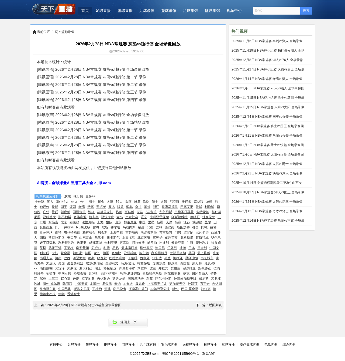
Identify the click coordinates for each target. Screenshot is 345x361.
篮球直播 (125, 10)
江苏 (187, 222)
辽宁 (144, 217)
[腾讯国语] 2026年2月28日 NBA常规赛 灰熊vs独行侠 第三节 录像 (91, 92)
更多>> (90, 196)
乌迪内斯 (129, 227)
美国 (61, 263)
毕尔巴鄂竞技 (160, 289)
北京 (64, 222)
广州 (46, 212)
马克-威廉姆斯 (130, 273)
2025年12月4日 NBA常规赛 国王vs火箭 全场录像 (267, 117)
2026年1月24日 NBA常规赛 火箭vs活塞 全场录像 (267, 202)
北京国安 (143, 237)
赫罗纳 (152, 243)
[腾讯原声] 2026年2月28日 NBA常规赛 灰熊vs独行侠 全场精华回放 (93, 122)
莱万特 (197, 263)
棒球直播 (210, 344)
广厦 (43, 222)
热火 (74, 202)
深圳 (91, 212)
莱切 (43, 248)
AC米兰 (151, 212)
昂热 (115, 248)
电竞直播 (270, 344)
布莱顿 (74, 222)
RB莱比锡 (83, 227)
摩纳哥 (195, 217)
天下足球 (203, 253)
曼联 (55, 212)
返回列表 (215, 305)
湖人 (50, 202)
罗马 (140, 212)
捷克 (186, 273)
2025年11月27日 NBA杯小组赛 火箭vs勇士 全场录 (268, 69)
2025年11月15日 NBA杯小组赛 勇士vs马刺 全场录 (268, 98)
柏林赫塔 (143, 263)
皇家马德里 (170, 207)
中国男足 (64, 289)
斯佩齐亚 (204, 268)
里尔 (208, 222)
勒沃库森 (107, 217)
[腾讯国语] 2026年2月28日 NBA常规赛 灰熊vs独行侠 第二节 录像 (91, 84)
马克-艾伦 (128, 263)
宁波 (55, 253)
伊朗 (61, 294)
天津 (169, 222)
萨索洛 (124, 243)
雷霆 (128, 202)
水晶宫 (53, 222)
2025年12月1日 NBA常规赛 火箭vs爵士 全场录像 (267, 164)
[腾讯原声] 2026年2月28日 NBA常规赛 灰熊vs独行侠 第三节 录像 (91, 145)
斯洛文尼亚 (82, 289)
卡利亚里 (110, 243)
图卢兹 (96, 248)
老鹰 (81, 207)
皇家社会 (131, 217)
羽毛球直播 (169, 344)
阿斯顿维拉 (179, 217)
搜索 (306, 10)
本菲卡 (95, 284)
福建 (141, 227)
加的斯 (77, 253)
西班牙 (145, 258)
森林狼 (198, 202)
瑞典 (43, 279)
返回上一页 (128, 322)
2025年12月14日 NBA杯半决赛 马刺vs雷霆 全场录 (268, 220)
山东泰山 (85, 237)
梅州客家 (146, 248)
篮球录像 (168, 10)
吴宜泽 (60, 268)
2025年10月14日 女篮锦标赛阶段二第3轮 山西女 (267, 183)
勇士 (92, 202)
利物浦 (209, 207)
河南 (58, 258)
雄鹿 (137, 202)
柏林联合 (88, 232)
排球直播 (110, 344)
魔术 (111, 207)
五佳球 (129, 212)
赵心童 (65, 279)
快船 (55, 207)
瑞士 (98, 268)
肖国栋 (185, 263)
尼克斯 (174, 202)
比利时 (94, 273)
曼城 (199, 207)
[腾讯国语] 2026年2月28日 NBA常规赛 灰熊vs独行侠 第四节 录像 (91, 99)
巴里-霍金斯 (189, 289)
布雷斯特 (165, 232)
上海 (100, 222)
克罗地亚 (88, 279)
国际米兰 (79, 212)
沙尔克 (206, 289)
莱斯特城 (202, 237)
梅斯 (91, 258)
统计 (67, 62)
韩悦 (175, 289)
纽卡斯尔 (113, 237)
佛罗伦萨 (208, 217)
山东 (118, 222)
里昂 (151, 222)
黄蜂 (147, 207)
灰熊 (67, 196)
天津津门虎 (129, 248)
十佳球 (39, 202)
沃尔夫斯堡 (149, 232)
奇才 (138, 207)
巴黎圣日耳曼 (184, 212)
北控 (150, 227)
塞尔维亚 (189, 268)
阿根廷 (178, 258)
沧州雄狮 (130, 253)
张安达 (157, 258)
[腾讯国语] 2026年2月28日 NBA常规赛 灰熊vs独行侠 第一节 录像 (91, 77)
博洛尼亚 (130, 222)
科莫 (149, 279)
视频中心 (234, 10)
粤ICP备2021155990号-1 (180, 354)
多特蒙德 (202, 212)
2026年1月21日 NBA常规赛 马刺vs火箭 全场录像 (267, 135)
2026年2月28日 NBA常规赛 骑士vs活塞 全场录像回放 (86, 305)
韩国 (191, 253)
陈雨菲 (67, 284)
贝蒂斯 (103, 232)
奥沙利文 (111, 263)
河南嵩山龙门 (138, 289)
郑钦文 (163, 268)
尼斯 (105, 227)
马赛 (178, 222)
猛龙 (120, 207)
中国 (142, 222)
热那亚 (82, 243)
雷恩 (96, 227)
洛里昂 (160, 248)
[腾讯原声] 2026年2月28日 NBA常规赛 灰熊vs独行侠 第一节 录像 (91, 130)
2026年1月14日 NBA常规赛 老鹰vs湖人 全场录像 (267, 79)
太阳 (110, 202)
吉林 (159, 227)
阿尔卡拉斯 (163, 279)
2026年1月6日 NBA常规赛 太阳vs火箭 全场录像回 (268, 154)
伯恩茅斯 (171, 237)
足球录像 (146, 10)
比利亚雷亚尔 (159, 217)
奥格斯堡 (186, 237)
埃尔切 (144, 253)
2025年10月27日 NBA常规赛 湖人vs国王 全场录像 (268, 192)
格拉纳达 (110, 268)
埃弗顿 (197, 222)
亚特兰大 (49, 217)
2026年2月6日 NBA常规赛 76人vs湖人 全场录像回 (268, 88)
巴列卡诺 (202, 232)
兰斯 (190, 243)
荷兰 (167, 258)
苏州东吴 (159, 263)
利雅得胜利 (66, 243)
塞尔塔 (115, 227)
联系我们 (208, 354)
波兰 (153, 268)
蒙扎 (97, 253)
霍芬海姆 (131, 232)
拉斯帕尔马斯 (152, 273)
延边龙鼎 (118, 279)
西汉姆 (169, 227)
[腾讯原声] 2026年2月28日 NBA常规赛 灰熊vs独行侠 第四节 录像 (91, 152)
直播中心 (56, 344)
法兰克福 (88, 222)
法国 (88, 253)
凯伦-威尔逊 (51, 284)
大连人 (51, 263)
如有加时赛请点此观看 (56, 107)
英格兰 (175, 268)
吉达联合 (103, 279)
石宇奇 (205, 284)
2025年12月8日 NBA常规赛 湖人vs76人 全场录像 (267, 60)
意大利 (202, 248)
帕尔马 (173, 263)
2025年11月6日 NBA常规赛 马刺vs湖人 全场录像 (267, 41)
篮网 (73, 207)
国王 (64, 207)
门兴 (178, 232)
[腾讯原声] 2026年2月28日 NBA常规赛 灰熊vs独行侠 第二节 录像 (91, 137)
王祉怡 (97, 289)
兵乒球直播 (148, 344)
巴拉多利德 (117, 258)
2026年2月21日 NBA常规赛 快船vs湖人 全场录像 (267, 173)
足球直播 (103, 10)
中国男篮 (81, 284)
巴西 (67, 258)
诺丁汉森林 (48, 243)
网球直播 (128, 344)
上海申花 (116, 232)
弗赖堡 (69, 227)
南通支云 (46, 258)
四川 (58, 227)
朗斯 (43, 237)
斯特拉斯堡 (57, 237)
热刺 (119, 212)
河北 (107, 289)
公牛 (83, 202)
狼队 (109, 222)
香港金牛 (73, 294)
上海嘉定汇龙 (157, 284)
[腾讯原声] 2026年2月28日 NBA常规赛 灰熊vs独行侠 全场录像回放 (93, 115)
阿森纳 (65, 212)
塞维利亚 (80, 217)
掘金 (101, 202)
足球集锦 (190, 10)
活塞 (90, 207)
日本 (191, 248)
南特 (58, 232)
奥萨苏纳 (46, 232)
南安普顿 (82, 248)
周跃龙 (72, 268)
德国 (106, 253)
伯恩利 (172, 248)
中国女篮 (64, 273)
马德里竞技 (105, 212)
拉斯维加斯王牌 (185, 279)
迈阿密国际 (109, 273)
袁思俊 (140, 284)
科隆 (107, 248)
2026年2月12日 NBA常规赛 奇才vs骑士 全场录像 (267, 211)
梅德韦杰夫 (48, 294)
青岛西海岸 (127, 268)
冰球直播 (228, 344)
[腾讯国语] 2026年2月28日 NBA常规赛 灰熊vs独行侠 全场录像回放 (93, 69)
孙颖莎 (193, 284)
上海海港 (128, 237)
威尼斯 (204, 279)
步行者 (186, 202)
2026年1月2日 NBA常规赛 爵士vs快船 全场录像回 (268, 145)
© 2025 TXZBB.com (144, 354)
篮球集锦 (212, 10)
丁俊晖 (132, 258)
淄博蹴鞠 (46, 268)
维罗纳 (188, 232)
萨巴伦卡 (119, 289)
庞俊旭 (107, 284)
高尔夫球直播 (249, 344)
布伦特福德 (72, 232)
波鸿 (183, 248)
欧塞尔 (102, 258)
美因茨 (72, 237)
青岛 (119, 217)
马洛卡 (99, 237)
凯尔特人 (62, 202)
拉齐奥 (94, 217)
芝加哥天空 (177, 284)
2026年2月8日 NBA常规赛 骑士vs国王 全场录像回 (268, 126)
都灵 (195, 227)
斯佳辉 (142, 268)
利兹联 (44, 253)
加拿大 (128, 284)
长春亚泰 (177, 243)
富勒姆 (158, 237)
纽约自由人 (200, 273)
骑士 (155, 202)
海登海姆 (79, 258)
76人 (119, 202)
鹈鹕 (129, 207)
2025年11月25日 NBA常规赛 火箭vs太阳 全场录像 (268, 107)
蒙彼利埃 (202, 243)
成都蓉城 (95, 243)
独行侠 (78, 196)
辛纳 (117, 284)
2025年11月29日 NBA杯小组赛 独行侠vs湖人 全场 (268, 50)
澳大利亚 (85, 268)
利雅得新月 (159, 253)
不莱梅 (69, 248)
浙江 (156, 207)
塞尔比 (116, 253)
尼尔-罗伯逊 (94, 263)
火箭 (164, 202)
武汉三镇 (55, 248)
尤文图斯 (165, 212)
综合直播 (288, 344)
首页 (85, 10)
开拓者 (101, 207)
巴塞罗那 (186, 207)
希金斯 (65, 253)
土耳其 (53, 279)
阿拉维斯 (138, 243)
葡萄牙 (51, 273)
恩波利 (164, 243)
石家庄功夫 (136, 279)
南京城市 (207, 258)
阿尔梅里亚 (172, 273)
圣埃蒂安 (80, 273)
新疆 (160, 222)
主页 (54, 32)
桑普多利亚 (75, 263)
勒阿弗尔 (191, 258)
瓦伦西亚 (46, 227)
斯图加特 (183, 227)
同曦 (204, 227)
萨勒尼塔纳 (178, 253)
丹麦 (76, 279)
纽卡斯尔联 (48, 289)
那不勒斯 (64, 217)
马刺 (146, 202)
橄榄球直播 (190, 344)
